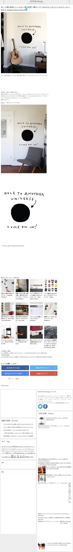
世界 (7, 453)
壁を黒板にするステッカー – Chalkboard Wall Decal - (22, 341)
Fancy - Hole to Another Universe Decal (13, 245)
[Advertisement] (16, 84)
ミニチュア (31, 451)
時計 (24, 453)
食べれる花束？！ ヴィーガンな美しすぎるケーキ (16, 430)
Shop (2, 102)
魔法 (32, 457)
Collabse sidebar (2, 2)
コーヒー (19, 449)
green (9, 446)
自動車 (6, 457)
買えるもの (18, 456)
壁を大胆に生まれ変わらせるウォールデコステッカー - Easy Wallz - (22, 318)
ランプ (3, 453)
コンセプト (13, 449)
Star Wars (28, 446)
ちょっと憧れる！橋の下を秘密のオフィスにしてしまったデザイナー (19, 427)
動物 (18, 453)
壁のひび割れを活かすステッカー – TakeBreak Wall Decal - (7, 295)
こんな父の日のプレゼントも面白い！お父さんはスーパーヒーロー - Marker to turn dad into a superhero (26, 356)
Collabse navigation (71, 2)
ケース (7, 449)
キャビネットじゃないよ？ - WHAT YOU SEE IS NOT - (7, 341)
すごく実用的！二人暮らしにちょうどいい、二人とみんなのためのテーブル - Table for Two (24, 353)
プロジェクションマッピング (10, 451)
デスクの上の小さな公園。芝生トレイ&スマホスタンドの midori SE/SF (19, 424)
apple (4, 446)
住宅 (15, 453)
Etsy (7, 446)
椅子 (32, 453)
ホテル (26, 451)
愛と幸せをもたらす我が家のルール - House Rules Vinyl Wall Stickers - (7, 318)
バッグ (32, 449)
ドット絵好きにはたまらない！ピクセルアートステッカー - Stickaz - (50, 295)
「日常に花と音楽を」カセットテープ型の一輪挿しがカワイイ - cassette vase (19, 433)
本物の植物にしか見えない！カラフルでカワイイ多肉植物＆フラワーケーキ (19, 436)
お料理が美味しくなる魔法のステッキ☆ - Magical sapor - (70, 493)
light (24, 446)
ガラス (3, 449)
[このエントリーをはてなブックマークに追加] (26, 10)
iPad (12, 446)
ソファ (23, 449)
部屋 (26, 457)
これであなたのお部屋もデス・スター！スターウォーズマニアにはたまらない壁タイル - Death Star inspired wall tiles (50, 343)
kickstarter (20, 446)
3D (2, 446)
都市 (30, 457)
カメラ (33, 446)
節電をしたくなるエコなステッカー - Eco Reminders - (50, 318)
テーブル (28, 449)
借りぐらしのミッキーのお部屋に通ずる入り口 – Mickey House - (36, 341)
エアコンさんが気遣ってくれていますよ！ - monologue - (36, 318)
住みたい (11, 453)
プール (19, 451)
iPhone (15, 446)
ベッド (22, 451)
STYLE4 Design (36, 1)
